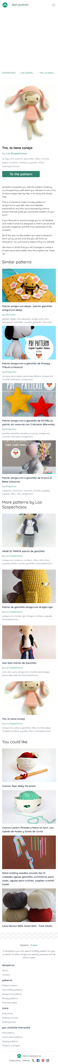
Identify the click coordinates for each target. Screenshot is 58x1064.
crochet (45, 158)
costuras (33, 433)
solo (4, 672)
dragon (31, 616)
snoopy (6, 376)
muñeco (28, 560)
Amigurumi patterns (12, 994)
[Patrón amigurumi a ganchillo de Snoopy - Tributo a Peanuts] (29, 342)
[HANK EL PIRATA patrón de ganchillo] (29, 530)
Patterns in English (11, 1045)
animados (16, 379)
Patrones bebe (9, 1002)
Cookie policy (14, 1060)
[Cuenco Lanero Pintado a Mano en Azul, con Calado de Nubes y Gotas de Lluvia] (29, 807)
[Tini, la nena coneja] (29, 698)
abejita (5, 319)
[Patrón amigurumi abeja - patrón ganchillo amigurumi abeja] (29, 285)
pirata (13, 563)
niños (41, 162)
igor (24, 616)
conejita (13, 162)
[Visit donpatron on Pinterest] (43, 1060)
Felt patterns (8, 1032)
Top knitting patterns (12, 989)
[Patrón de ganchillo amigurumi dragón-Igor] (29, 586)
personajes (16, 376)
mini (19, 319)
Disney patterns (10, 998)
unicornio (27, 490)
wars (14, 672)
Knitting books (9, 1022)
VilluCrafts (10, 314)
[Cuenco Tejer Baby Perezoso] (29, 765)
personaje (28, 376)
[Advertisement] (29, 40)
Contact (6, 974)
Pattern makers (10, 985)
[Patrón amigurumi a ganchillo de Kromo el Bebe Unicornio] (29, 457)
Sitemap (26, 1060)
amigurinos (27, 379)
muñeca (23, 162)
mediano (6, 490)
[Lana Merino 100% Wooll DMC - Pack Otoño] (29, 905)
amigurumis (37, 319)
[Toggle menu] (54, 5)
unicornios (17, 490)
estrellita (15, 433)
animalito (18, 322)
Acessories (7, 1013)
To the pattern (21, 174)
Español (24, 945)
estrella (6, 433)
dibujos (37, 376)
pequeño (26, 319)
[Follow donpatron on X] (33, 1060)
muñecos (18, 560)
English (34, 945)
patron (19, 158)
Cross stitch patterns (12, 1037)
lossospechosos (10, 166)
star (9, 672)
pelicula (17, 675)
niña (37, 158)
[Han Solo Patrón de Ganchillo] (29, 642)
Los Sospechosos (16, 153)
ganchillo (29, 158)
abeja (13, 319)
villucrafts (47, 322)
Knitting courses (10, 1017)
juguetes (45, 490)
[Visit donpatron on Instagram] (47, 1060)
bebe (5, 162)
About (5, 970)
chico (47, 560)
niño (19, 493)
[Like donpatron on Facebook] (38, 1060)
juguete (33, 162)
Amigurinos (10, 371)
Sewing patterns (10, 1041)
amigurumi (8, 158)
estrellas (24, 433)
